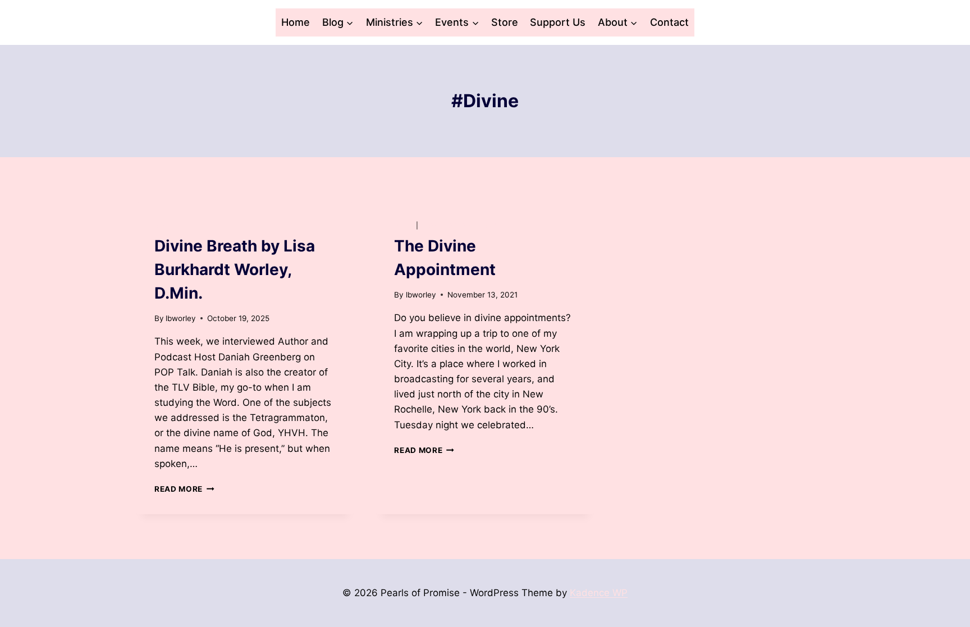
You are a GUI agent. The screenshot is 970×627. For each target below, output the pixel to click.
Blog (164, 225)
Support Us (557, 22)
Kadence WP (599, 592)
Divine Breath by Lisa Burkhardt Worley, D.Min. (234, 269)
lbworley (181, 318)
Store (504, 22)
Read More (184, 488)
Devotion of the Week (465, 225)
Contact (669, 22)
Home (295, 22)
